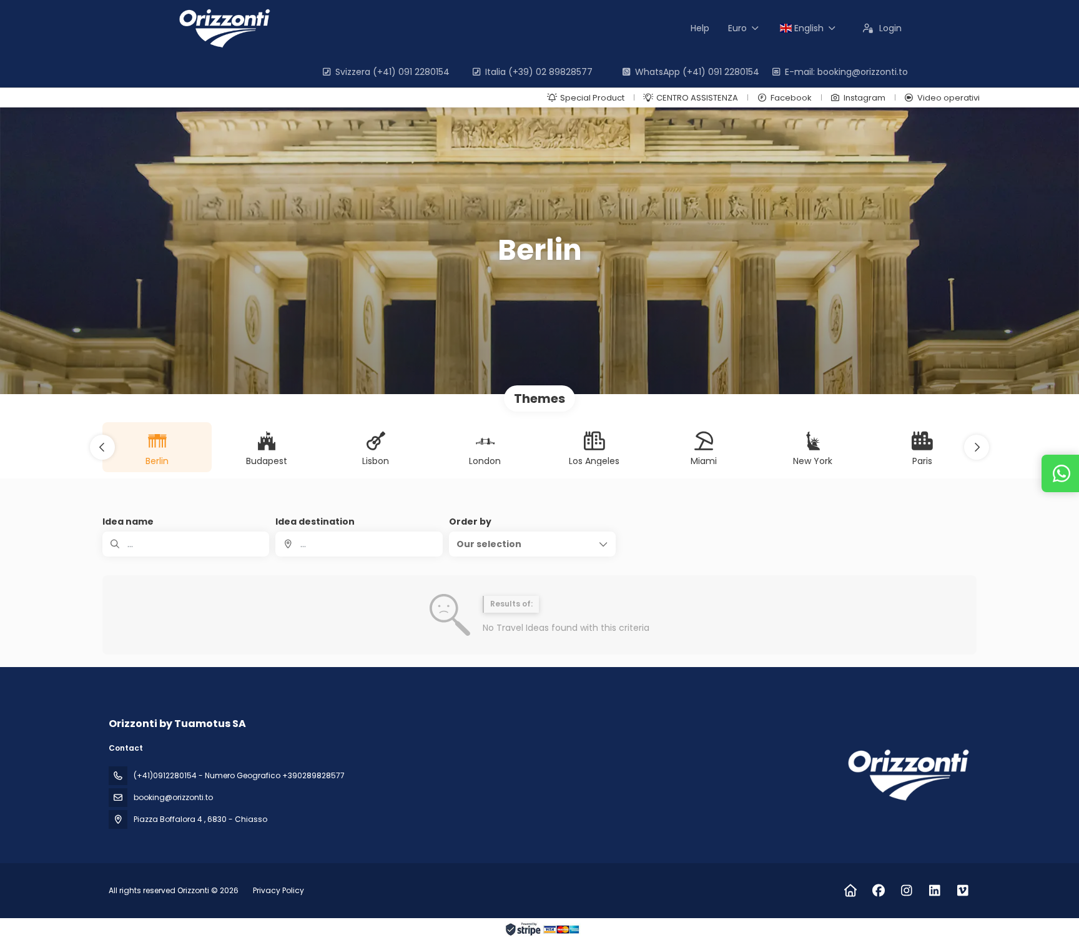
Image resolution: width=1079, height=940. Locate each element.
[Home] (850, 890)
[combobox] (358, 544)
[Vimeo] (962, 890)
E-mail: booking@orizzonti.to (846, 72)
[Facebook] (878, 890)
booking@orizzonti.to (173, 797)
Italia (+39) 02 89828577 (539, 72)
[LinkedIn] (934, 890)
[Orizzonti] (906, 775)
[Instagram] (906, 890)
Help (700, 28)
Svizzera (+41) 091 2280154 (392, 72)
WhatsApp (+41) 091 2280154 (697, 72)
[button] (102, 447)
